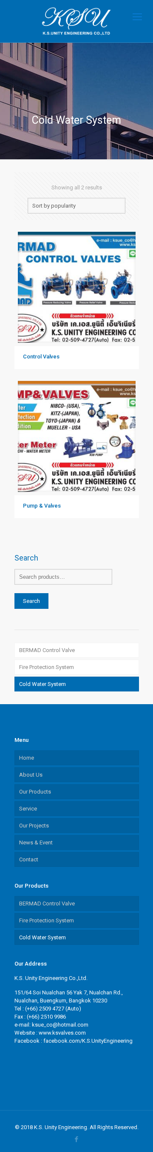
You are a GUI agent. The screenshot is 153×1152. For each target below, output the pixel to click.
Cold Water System (42, 684)
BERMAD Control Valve (47, 650)
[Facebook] (76, 1139)
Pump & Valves (42, 505)
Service (28, 808)
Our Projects (34, 825)
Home (26, 758)
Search (31, 601)
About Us (30, 775)
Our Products (35, 791)
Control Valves (41, 356)
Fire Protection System (46, 667)
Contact (28, 859)
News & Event (36, 842)
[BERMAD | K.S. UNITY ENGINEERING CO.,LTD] (76, 21)
